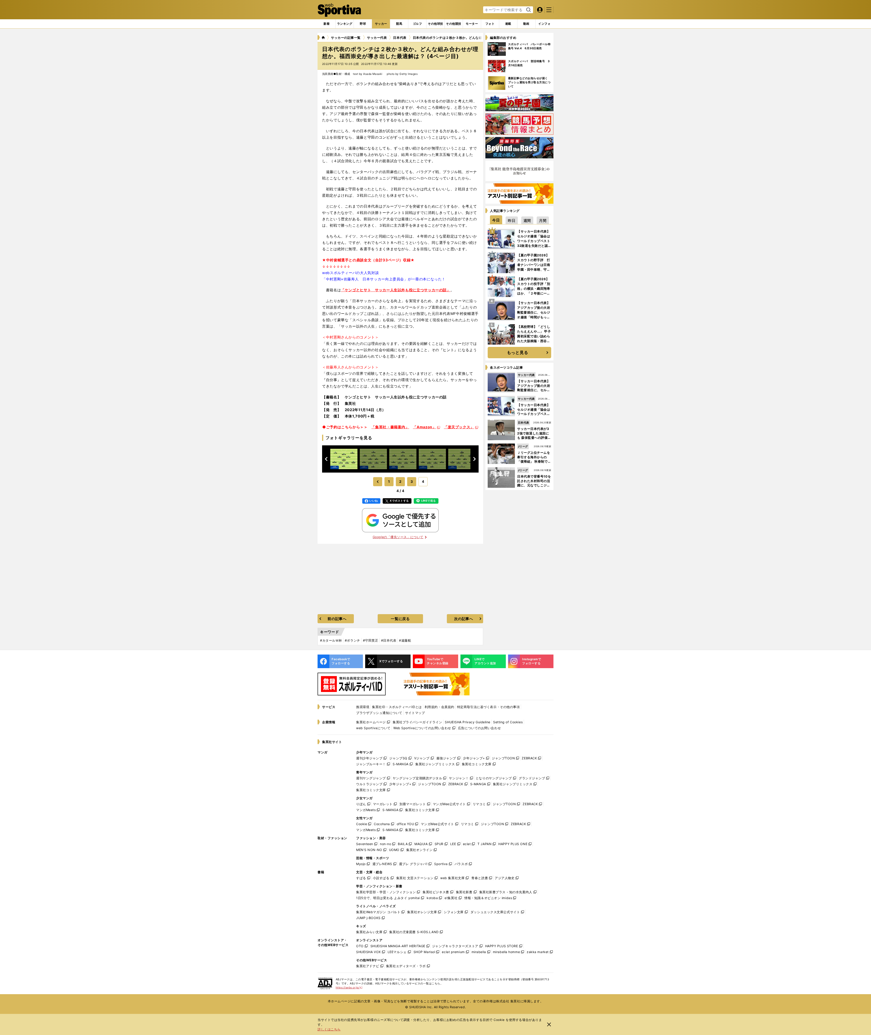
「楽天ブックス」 (459, 427)
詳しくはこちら (329, 1029)
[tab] (363, 23)
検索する (528, 10)
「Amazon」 (424, 427)
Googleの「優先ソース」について (398, 537)
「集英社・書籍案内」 (390, 427)
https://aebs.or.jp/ (349, 987)
